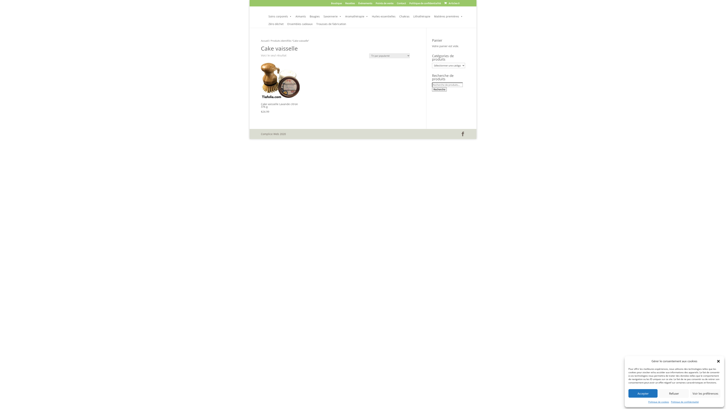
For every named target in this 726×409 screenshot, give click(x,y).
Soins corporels (278, 16)
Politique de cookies (658, 402)
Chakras (404, 16)
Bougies (315, 16)
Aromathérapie (354, 16)
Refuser (674, 393)
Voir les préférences (705, 393)
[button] (718, 361)
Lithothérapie (421, 16)
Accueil (265, 40)
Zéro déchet (276, 24)
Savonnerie (330, 16)
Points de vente (384, 3)
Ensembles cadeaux (300, 24)
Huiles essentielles (384, 16)
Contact (401, 3)
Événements (365, 3)
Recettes (350, 3)
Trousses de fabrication (331, 24)
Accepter (643, 393)
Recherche (439, 89)
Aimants (301, 16)
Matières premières (446, 16)
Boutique (336, 3)
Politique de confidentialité (685, 402)
